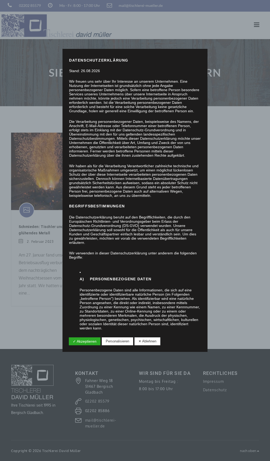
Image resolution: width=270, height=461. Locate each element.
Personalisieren (117, 341)
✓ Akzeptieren (85, 341)
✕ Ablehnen (147, 341)
